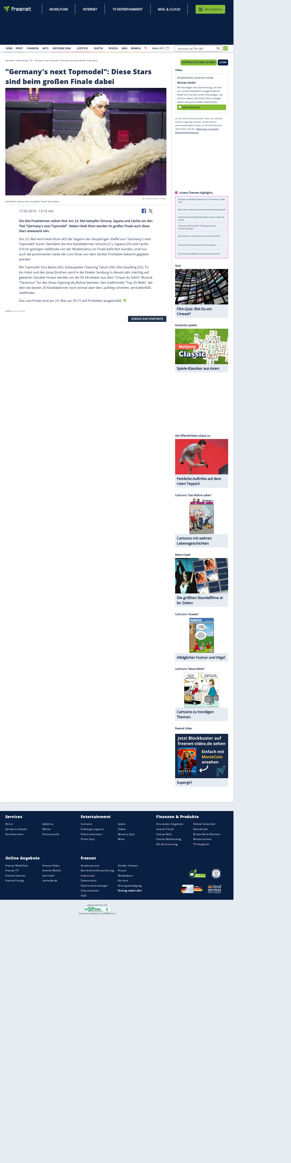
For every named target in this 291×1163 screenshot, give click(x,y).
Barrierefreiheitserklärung (97, 870)
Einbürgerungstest (92, 829)
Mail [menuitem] (125, 48)
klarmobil (48, 875)
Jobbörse (47, 824)
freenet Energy (14, 880)
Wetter (46, 829)
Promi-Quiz (88, 839)
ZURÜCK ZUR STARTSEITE (147, 319)
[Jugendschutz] (97, 908)
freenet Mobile (51, 870)
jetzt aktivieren (191, 107)
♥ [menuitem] (145, 48)
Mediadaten (125, 875)
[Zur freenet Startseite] (17, 8)
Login (222, 62)
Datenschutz (89, 880)
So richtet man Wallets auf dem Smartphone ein (199, 253)
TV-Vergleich (201, 844)
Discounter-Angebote (169, 824)
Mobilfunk (58, 9)
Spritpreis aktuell (16, 829)
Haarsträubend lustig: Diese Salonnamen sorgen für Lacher (201, 218)
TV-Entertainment (128, 9)
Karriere (123, 880)
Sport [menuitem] (19, 48)
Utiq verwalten (90, 890)
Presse (122, 870)
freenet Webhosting (168, 839)
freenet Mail (164, 834)
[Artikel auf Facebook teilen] (144, 210)
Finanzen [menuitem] (33, 48)
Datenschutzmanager (94, 885)
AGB (83, 895)
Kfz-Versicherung (167, 844)
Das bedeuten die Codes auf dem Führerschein (199, 236)
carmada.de (50, 880)
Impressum (88, 875)
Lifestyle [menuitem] (82, 48)
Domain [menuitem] (136, 48)
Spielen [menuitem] (113, 48)
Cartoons (86, 824)
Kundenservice (90, 865)
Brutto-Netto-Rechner (206, 834)
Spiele (122, 824)
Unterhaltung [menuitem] (62, 48)
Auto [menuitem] (45, 48)
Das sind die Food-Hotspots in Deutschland (197, 244)
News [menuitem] (9, 48)
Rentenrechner (202, 839)
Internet (90, 9)
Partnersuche (50, 834)
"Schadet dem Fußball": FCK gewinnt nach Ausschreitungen (197, 227)
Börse (9, 824)
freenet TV (12, 870)
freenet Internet (15, 875)
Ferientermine (14, 834)
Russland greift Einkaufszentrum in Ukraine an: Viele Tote (201, 200)
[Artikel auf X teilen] (151, 210)
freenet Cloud (164, 829)
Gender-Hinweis (128, 865)
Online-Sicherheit (204, 824)
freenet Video (50, 865)
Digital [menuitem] (98, 48)
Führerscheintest (91, 834)
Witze (121, 839)
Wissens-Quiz (126, 834)
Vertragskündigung (130, 885)
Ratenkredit (200, 829)
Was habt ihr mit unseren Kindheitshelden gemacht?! (201, 209)
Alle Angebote (213, 9)
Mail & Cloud (169, 9)
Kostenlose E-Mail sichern (198, 62)
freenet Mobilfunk (16, 865)
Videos (122, 829)
